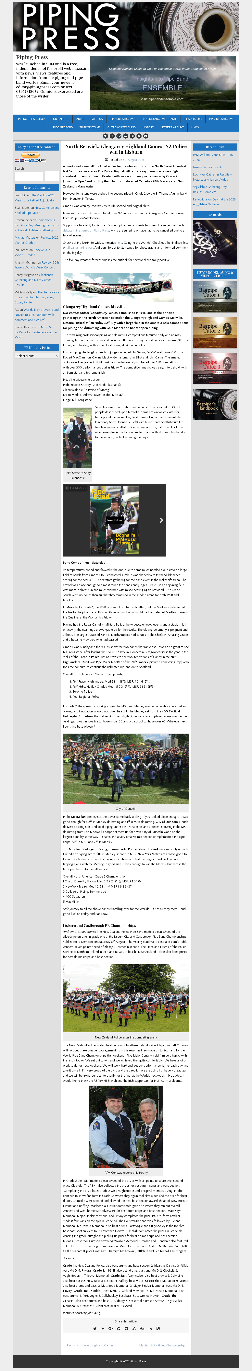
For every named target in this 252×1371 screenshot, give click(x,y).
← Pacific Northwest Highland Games (88, 1345)
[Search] (52, 176)
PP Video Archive (221, 119)
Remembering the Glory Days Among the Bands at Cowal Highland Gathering (37, 225)
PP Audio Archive (122, 119)
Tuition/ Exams (90, 127)
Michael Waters (25, 237)
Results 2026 (193, 119)
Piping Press (32, 57)
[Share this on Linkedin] (150, 1329)
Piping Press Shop (31, 119)
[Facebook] (112, 136)
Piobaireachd (63, 127)
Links (195, 127)
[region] (163, 83)
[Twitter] (105, 136)
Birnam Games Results (207, 167)
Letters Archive (172, 127)
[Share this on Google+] (110, 1329)
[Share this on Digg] (142, 1329)
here (119, 242)
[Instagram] (132, 136)
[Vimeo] (139, 136)
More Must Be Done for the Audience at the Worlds (36, 332)
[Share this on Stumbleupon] (134, 1329)
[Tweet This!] (95, 1329)
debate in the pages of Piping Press (86, 230)
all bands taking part (79, 247)
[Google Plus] (118, 136)
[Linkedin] (125, 136)
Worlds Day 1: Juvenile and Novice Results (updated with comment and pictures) (37, 315)
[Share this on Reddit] (126, 1329)
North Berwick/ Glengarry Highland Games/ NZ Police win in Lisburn (126, 149)
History (148, 127)
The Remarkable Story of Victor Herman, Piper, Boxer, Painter (37, 297)
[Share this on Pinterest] (118, 1329)
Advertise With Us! (90, 119)
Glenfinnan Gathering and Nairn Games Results (34, 280)
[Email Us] (145, 136)
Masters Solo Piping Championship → (164, 1345)
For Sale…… (60, 119)
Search (19, 168)
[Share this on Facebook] (103, 1329)
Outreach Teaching (121, 127)
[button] (163, 83)
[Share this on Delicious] (158, 1329)
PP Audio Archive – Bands (160, 119)
